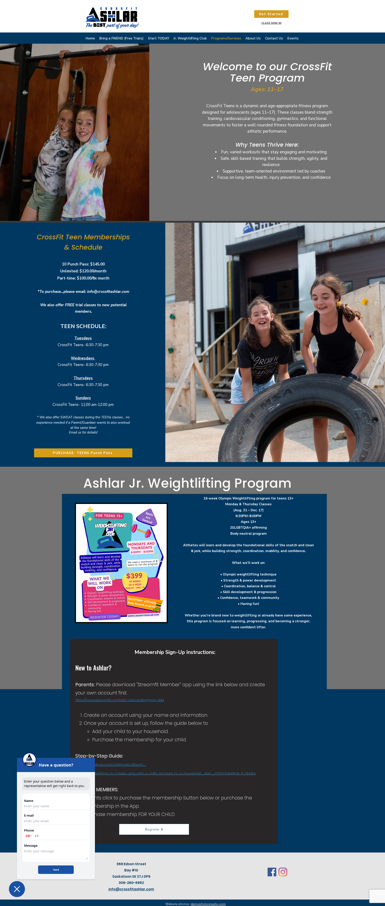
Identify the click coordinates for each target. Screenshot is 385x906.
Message (30, 846)
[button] (28, 835)
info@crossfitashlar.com (108, 291)
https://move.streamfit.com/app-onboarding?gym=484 (119, 700)
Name (28, 801)
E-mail (29, 816)
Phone (29, 830)
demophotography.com (208, 904)
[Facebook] (272, 872)
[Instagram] (283, 872)
